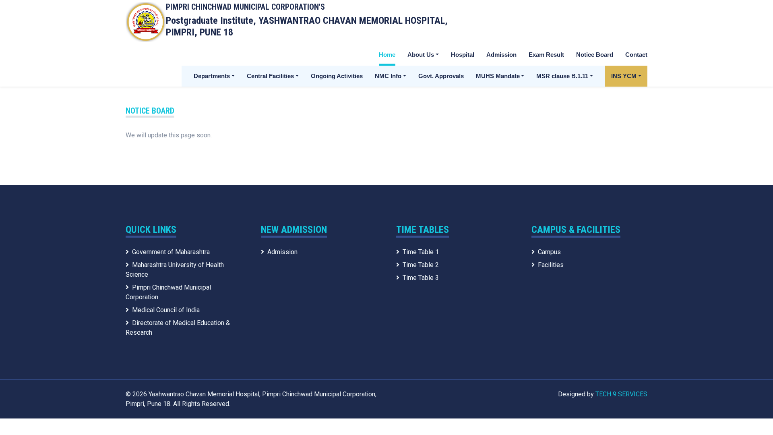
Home (387, 54)
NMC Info (388, 75)
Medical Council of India (166, 310)
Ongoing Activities (337, 75)
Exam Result (546, 54)
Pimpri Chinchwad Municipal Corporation (168, 292)
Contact (636, 54)
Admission (501, 54)
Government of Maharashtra (171, 252)
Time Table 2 (421, 265)
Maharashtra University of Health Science (175, 269)
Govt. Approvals (441, 75)
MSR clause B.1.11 (562, 75)
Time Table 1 (421, 252)
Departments (212, 75)
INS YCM (624, 75)
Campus (549, 252)
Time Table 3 (421, 278)
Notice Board (594, 54)
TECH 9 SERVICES (621, 394)
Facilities (551, 265)
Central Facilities (270, 75)
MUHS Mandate (498, 75)
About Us (420, 54)
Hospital (462, 54)
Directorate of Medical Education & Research (178, 327)
